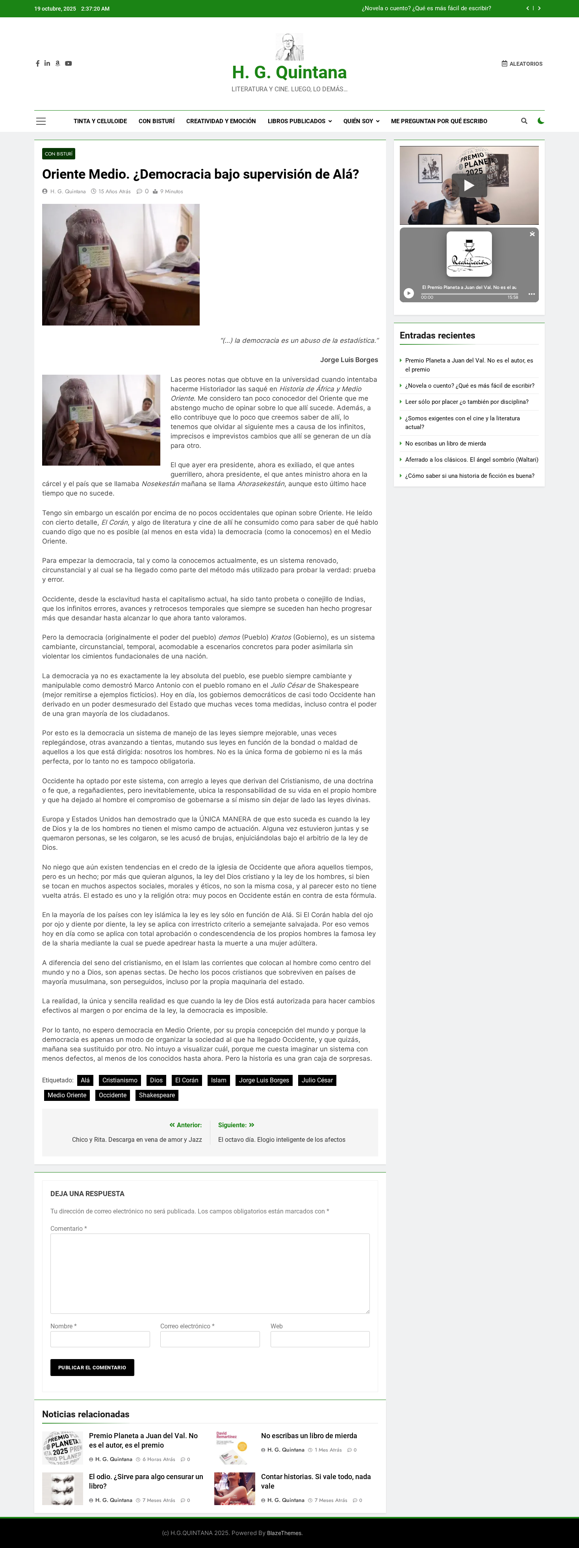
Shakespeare (157, 1095)
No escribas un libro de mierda (309, 1436)
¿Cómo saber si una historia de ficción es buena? (469, 475)
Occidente (112, 1095)
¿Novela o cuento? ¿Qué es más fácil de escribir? (426, 9)
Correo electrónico (187, 1326)
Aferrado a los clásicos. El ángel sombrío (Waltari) (471, 459)
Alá (85, 1080)
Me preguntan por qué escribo (439, 121)
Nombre (63, 1326)
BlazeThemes (284, 1533)
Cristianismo (119, 1080)
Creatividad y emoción (221, 121)
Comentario (68, 1228)
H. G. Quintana (289, 72)
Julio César (317, 1080)
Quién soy (358, 121)
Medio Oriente (67, 1095)
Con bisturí (156, 121)
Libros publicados (296, 121)
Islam (218, 1080)
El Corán (187, 1080)
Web (277, 1326)
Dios (156, 1080)
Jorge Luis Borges (264, 1080)
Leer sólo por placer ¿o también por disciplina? (467, 401)
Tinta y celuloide (100, 121)
